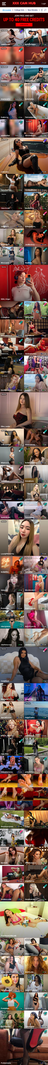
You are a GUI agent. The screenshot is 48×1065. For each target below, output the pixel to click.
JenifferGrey (30, 245)
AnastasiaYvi (5, 99)
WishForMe (29, 972)
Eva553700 (29, 699)
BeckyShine (29, 208)
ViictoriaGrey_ (30, 445)
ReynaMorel (29, 335)
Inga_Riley (4, 754)
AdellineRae (5, 136)
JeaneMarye (29, 736)
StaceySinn (29, 317)
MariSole (4, 863)
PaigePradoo (30, 717)
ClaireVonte (5, 208)
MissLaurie (5, 263)
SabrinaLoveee (30, 754)
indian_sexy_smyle (8, 972)
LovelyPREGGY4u (7, 554)
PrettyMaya (5, 1008)
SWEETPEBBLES (31, 990)
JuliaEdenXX (5, 44)
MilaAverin (5, 463)
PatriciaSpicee (30, 117)
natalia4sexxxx (30, 645)
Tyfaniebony (29, 1027)
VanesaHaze (29, 63)
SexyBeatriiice (30, 899)
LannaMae (29, 572)
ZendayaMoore (30, 190)
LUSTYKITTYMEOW (8, 808)
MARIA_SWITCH (7, 736)
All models (7, 10)
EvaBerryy (4, 117)
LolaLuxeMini (6, 445)
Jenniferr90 (5, 372)
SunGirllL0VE (5, 517)
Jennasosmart (6, 499)
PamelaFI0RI (29, 517)
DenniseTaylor (30, 44)
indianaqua (4, 954)
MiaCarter (4, 699)
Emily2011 (29, 390)
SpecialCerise (6, 717)
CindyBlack (5, 681)
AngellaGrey (29, 881)
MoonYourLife (30, 626)
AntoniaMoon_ (30, 226)
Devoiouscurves (7, 827)
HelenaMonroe (6, 335)
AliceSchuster (30, 136)
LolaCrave (4, 172)
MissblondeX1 (30, 590)
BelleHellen (29, 99)
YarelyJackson (6, 990)
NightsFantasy (30, 608)
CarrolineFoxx (6, 190)
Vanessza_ (5, 354)
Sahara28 (4, 590)
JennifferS (5, 226)
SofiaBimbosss (30, 863)
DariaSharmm (6, 1027)
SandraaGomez (30, 354)
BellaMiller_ (5, 572)
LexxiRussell (29, 499)
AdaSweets (5, 81)
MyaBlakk (28, 263)
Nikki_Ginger (5, 299)
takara (3, 845)
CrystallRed (5, 317)
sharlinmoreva (6, 645)
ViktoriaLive (29, 845)
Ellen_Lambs (5, 426)
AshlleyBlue (5, 245)
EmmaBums (29, 481)
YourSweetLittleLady (8, 936)
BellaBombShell (31, 463)
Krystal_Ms (5, 608)
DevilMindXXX (6, 390)
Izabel (27, 827)
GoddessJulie (6, 899)
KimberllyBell (30, 81)
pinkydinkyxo (30, 772)
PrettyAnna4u (6, 1063)
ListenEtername (7, 772)
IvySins (3, 63)
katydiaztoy (5, 881)
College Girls (19, 10)
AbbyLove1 (29, 954)
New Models (33, 10)
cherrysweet (5, 626)
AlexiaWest (5, 481)
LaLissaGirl (29, 1008)
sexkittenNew (30, 372)
